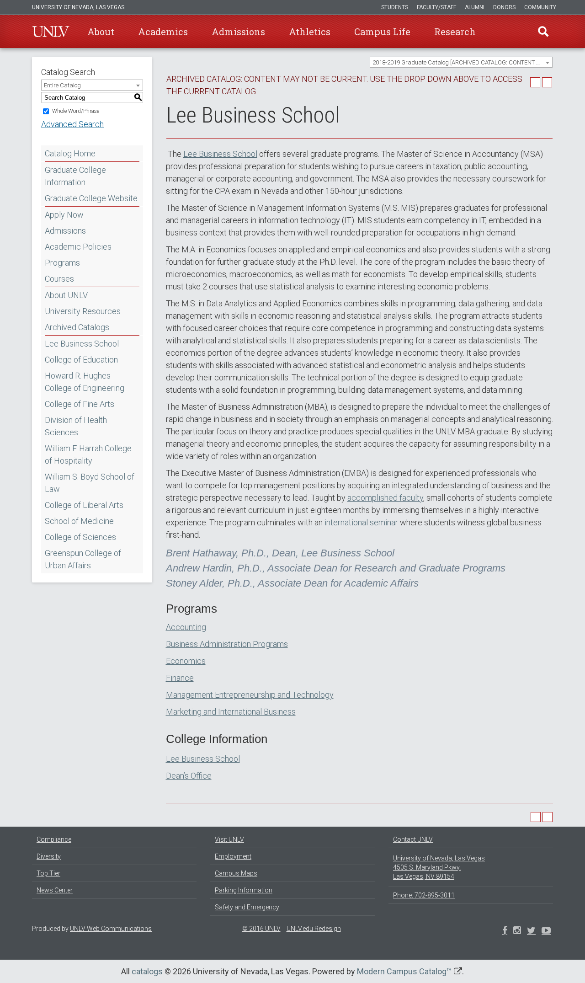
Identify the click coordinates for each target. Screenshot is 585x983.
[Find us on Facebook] (505, 931)
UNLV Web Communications (111, 928)
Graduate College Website (91, 198)
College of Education (81, 359)
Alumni (474, 7)
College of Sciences (80, 537)
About (100, 31)
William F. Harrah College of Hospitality (88, 454)
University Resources (83, 311)
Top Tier (48, 873)
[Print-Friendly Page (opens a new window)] (535, 82)
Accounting (186, 627)
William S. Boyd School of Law (89, 483)
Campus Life (382, 31)
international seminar (361, 522)
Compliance (54, 839)
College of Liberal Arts (84, 505)
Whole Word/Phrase (75, 111)
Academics (163, 31)
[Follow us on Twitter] (517, 931)
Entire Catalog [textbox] (62, 85)
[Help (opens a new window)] (547, 82)
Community (540, 7)
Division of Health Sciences (76, 426)
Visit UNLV (229, 839)
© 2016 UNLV (261, 928)
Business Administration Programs (227, 644)
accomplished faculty (385, 497)
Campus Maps (236, 873)
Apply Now (64, 214)
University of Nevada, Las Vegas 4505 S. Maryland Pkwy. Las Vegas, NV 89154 (439, 867)
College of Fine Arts (79, 404)
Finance (180, 678)
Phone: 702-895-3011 (424, 895)
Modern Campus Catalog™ (404, 971)
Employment (233, 856)
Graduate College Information (75, 176)
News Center (55, 890)
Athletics (309, 31)
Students (394, 7)
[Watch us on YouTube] (546, 931)
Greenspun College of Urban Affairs (83, 559)
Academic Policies (78, 246)
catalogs (147, 971)
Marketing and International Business (231, 711)
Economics (186, 661)
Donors (504, 7)
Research (455, 31)
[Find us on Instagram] (531, 931)
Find (543, 31)
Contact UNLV (413, 839)
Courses (59, 278)
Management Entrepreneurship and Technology (250, 695)
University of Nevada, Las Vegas (78, 7)
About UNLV (66, 295)
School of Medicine (79, 521)
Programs (62, 262)
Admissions (238, 31)
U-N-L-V (50, 31)
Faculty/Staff (436, 7)
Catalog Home (70, 153)
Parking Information (243, 890)
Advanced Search (72, 124)
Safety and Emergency (247, 907)
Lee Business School (82, 343)
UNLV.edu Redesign (314, 928)
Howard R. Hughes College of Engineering (84, 382)
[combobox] (461, 62)
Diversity (49, 856)
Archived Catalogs (77, 327)
